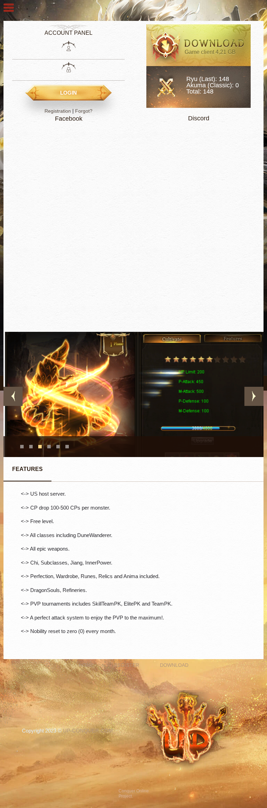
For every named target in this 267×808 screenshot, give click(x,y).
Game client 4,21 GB (210, 52)
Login (68, 93)
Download (174, 665)
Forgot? (83, 111)
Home (86, 665)
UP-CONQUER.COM (88, 731)
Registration (57, 111)
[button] (22, 446)
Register (126, 665)
